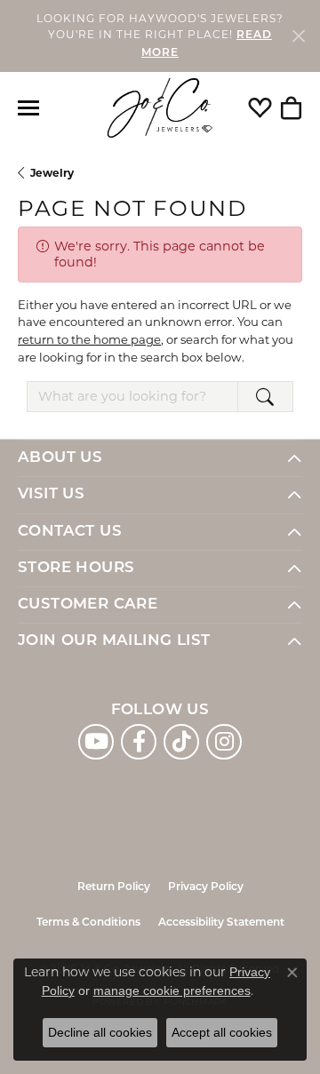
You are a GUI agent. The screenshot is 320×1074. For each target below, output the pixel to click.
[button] (260, 107)
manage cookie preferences (172, 990)
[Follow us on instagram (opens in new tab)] (224, 742)
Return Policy (113, 887)
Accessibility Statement (221, 923)
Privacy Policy (206, 887)
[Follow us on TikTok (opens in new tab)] (181, 742)
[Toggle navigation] (28, 108)
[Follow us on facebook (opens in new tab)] (138, 742)
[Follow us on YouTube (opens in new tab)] (96, 742)
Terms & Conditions (88, 923)
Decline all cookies (100, 1032)
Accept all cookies (222, 1032)
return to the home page (89, 339)
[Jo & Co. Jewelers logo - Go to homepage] (160, 108)
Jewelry (52, 172)
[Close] (298, 36)
